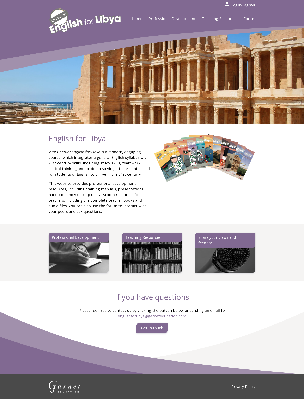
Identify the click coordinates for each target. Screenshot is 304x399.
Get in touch (152, 327)
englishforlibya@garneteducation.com (152, 315)
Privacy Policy (243, 386)
